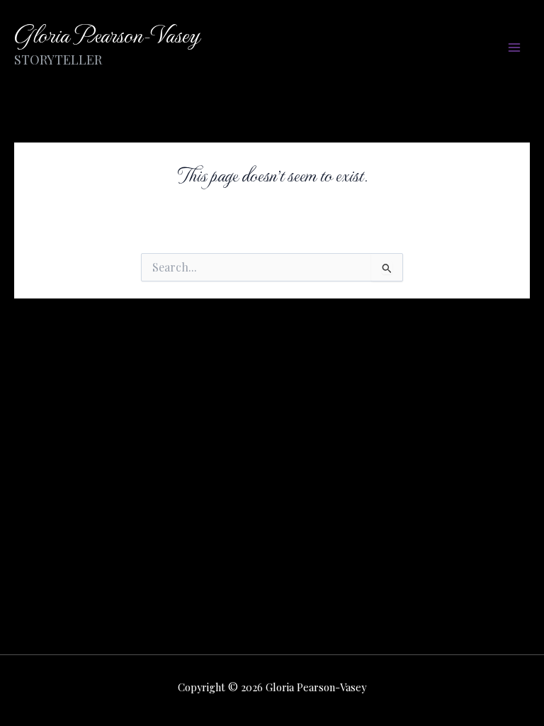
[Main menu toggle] (514, 48)
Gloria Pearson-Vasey (106, 33)
